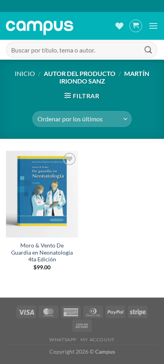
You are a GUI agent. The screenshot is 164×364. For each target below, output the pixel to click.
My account (97, 340)
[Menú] (153, 25)
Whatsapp (62, 340)
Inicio (25, 73)
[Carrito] (135, 25)
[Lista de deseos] (119, 26)
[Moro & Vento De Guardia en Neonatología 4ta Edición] (42, 194)
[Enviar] (148, 49)
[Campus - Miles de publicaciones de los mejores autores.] (39, 26)
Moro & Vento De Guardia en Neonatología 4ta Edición (42, 252)
